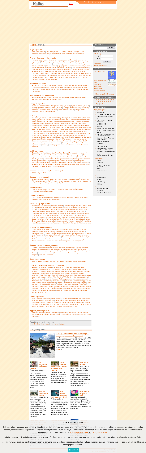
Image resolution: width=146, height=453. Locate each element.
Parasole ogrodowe (77, 162)
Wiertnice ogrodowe (81, 290)
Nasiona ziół (40, 235)
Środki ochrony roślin (38, 241)
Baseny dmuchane (38, 85)
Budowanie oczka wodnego (59, 179)
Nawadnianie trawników (57, 209)
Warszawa (100, 163)
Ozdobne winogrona (82, 235)
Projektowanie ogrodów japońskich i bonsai (61, 213)
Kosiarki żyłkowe (68, 275)
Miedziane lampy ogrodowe (53, 108)
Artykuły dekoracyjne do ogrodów (43, 58)
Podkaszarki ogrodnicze (71, 285)
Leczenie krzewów (42, 209)
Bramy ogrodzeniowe (38, 120)
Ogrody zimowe (36, 187)
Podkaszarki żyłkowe (67, 286)
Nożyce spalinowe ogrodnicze (41, 281)
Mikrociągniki (57, 277)
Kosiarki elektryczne (58, 273)
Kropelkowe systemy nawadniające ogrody (51, 249)
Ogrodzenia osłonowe (39, 133)
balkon (49, 153)
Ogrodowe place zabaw (68, 314)
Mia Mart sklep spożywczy (105, 155)
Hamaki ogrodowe (51, 157)
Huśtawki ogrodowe (64, 157)
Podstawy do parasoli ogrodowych (42, 164)
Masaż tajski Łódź (99, 71)
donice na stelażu (72, 64)
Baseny (65, 153)
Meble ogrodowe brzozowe (63, 159)
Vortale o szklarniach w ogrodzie (57, 304)
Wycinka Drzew (79, 219)
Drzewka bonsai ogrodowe (71, 229)
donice (34, 197)
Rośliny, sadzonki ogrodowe (41, 227)
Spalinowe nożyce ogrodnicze (60, 288)
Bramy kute (86, 118)
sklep (59, 183)
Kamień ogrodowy (37, 71)
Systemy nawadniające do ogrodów (44, 245)
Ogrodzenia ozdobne (53, 133)
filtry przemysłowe (102, 188)
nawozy (56, 197)
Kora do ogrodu (68, 231)
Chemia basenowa (38, 87)
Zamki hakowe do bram (72, 145)
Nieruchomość (54, 324)
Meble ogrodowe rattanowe (48, 162)
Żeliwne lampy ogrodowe (47, 111)
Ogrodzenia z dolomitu (48, 137)
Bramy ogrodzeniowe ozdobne (80, 120)
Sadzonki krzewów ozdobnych (54, 239)
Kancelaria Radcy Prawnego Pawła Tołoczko (105, 138)
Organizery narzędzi (79, 283)
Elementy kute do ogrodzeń (68, 124)
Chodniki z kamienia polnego (70, 52)
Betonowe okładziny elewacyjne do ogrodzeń (63, 118)
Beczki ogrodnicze (58, 267)
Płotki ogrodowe (51, 75)
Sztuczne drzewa (70, 77)
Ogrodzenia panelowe (84, 133)
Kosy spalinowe (79, 275)
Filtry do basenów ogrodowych (54, 87)
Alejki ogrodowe (36, 50)
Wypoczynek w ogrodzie (39, 311)
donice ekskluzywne (59, 64)
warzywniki (57, 199)
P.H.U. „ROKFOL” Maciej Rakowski (104, 121)
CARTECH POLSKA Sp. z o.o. (106, 114)
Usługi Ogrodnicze (38, 219)
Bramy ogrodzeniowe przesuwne (42, 122)
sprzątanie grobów (66, 215)
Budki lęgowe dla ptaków (67, 62)
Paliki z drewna (44, 54)
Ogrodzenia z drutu (62, 137)
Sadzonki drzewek (38, 239)
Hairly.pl (99, 126)
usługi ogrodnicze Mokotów (53, 219)
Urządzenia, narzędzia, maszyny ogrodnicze (47, 265)
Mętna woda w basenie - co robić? (84, 393)
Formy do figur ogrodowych (80, 67)
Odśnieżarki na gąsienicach (82, 281)
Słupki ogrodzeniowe (68, 143)
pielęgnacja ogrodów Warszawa (56, 211)
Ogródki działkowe (37, 195)
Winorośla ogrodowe (65, 241)
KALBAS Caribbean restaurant (106, 144)
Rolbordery (74, 75)
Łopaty (44, 277)
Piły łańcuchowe (45, 285)
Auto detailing (101, 182)
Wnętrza (62, 324)
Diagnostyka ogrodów (60, 207)
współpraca (112, 2)
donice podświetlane (38, 66)
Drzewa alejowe (57, 229)
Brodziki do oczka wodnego (40, 179)
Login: (99, 56)
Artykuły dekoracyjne (50, 60)
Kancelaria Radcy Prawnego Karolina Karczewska (105, 135)
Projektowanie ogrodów (39, 213)
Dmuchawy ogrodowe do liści (74, 267)
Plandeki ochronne (57, 285)
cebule (34, 229)
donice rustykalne (51, 66)
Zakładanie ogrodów (48, 221)
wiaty (38, 316)
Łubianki (49, 277)
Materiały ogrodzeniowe (39, 116)
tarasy (34, 316)
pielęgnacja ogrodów (38, 211)
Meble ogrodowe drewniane (82, 159)
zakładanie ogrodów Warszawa (65, 221)
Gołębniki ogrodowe (63, 69)
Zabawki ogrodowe (45, 166)
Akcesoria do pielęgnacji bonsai (42, 267)
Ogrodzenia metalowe (50, 131)
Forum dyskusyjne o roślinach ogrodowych (72, 97)
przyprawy (83, 197)
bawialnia (100, 191)
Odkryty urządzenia (64, 162)
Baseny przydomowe (38, 83)
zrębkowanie (87, 223)
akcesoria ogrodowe (38, 312)
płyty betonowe (67, 54)
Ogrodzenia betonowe (71, 127)
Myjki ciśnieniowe (67, 277)
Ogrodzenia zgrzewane (48, 139)
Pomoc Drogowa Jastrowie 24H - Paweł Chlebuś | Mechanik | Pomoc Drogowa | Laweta (106, 151)
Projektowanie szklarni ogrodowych (61, 261)
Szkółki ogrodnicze (79, 215)
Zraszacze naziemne (60, 253)
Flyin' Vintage (101, 112)
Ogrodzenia (43, 127)
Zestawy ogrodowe (58, 166)
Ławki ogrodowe (49, 159)
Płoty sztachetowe (67, 139)
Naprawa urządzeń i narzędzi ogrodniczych (46, 171)
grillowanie (63, 312)
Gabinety (99, 184)
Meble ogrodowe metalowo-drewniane (62, 161)
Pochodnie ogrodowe (63, 75)
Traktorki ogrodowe (49, 290)
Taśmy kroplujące (71, 251)
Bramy (80, 118)
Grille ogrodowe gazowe (74, 155)
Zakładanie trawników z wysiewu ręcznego (49, 223)
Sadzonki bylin (84, 237)
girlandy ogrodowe (50, 69)
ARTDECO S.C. (101, 124)
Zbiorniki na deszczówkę (39, 292)
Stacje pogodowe (60, 251)
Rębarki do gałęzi (44, 288)
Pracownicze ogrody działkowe (69, 197)
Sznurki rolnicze (37, 290)
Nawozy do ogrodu (38, 279)
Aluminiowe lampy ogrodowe (41, 106)
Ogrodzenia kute (37, 131)
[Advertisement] (73, 26)
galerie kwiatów (56, 299)
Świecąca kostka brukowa (66, 110)
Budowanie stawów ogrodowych (79, 179)
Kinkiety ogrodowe (38, 108)
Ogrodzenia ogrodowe (80, 131)
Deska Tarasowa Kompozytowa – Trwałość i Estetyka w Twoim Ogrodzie (59, 366)
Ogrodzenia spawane (55, 135)
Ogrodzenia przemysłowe (40, 135)
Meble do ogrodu (36, 151)
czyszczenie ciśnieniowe (44, 207)
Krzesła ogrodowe (82, 157)
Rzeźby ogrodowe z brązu (40, 77)
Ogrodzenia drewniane (68, 129)
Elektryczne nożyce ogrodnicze (41, 269)
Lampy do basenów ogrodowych (50, 89)
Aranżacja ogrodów (57, 206)
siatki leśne (52, 141)
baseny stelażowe (62, 85)
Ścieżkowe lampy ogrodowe (48, 110)
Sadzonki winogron (70, 239)
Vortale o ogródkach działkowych (51, 302)
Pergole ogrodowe (55, 54)
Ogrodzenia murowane (65, 131)
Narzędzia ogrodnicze (81, 277)
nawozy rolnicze (70, 235)
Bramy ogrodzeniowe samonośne (64, 122)
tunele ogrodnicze (47, 199)
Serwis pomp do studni (39, 173)
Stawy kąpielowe (66, 89)
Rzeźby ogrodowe (85, 75)
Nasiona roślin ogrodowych (65, 233)
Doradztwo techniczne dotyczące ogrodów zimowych (67, 189)
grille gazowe (55, 312)
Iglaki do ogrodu (44, 231)
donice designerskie (82, 62)
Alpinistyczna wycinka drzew (41, 206)
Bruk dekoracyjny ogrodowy (49, 62)
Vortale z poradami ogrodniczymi (66, 306)
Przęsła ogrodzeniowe (81, 139)
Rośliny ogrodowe (55, 237)
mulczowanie (45, 99)
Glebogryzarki (77, 269)
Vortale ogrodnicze (37, 297)
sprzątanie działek (56, 99)
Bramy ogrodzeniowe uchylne (49, 124)
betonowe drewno (63, 60)
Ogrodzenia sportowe (70, 135)
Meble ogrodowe (73, 71)
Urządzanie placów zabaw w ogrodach (44, 217)
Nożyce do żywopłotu (51, 279)
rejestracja (97, 63)
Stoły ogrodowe (81, 164)
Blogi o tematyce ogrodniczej (41, 299)
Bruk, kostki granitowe (53, 52)
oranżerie (46, 261)
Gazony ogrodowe (38, 69)
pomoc (105, 2)
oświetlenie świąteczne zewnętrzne (61, 73)
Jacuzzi (73, 157)
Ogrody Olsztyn (82, 209)
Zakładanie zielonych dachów (72, 223)
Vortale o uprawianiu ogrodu (77, 304)
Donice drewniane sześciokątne (42, 64)
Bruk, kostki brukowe (38, 52)
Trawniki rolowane (52, 241)
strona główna (83, 2)
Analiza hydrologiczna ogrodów (42, 247)
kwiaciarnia (35, 233)
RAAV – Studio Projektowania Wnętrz (106, 131)
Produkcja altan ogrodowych (76, 211)
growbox (63, 271)
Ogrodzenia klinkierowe (83, 129)
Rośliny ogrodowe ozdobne (70, 237)
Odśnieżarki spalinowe (39, 283)
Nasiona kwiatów (50, 233)
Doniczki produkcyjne (44, 229)
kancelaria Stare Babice (104, 193)
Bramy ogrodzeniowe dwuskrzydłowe (58, 120)
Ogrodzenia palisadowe (68, 133)
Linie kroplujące (71, 249)
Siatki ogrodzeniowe (75, 141)
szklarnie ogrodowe (79, 261)
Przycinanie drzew (38, 215)
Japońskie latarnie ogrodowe (80, 106)
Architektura (36, 324)
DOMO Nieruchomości (104, 142)
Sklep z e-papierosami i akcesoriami (104, 165)
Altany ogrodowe (37, 60)
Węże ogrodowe (69, 290)
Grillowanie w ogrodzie (75, 312)
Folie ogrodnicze (66, 269)
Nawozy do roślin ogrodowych (54, 235)
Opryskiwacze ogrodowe (64, 283)
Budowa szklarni (37, 261)
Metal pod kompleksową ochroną (43, 393)
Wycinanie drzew (68, 219)
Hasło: (99, 58)
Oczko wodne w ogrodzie (40, 177)
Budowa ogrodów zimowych (41, 189)
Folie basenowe (70, 87)
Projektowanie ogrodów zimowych (42, 191)
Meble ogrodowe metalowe (40, 161)
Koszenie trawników (74, 207)
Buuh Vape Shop (102, 146)
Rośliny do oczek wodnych (40, 237)
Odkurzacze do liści (58, 281)
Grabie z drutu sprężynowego (50, 271)
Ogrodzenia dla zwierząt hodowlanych (48, 129)
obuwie (99, 180)
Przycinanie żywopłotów (52, 215)
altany (48, 312)
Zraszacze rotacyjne (74, 253)
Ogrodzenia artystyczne (55, 127)
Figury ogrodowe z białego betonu (80, 66)
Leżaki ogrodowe (37, 159)
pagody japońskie (78, 73)
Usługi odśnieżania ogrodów (80, 217)
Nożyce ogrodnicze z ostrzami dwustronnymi (73, 279)
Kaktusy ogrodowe (56, 231)
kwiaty (42, 233)
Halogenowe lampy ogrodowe (60, 106)
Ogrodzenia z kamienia (76, 137)
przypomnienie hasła (100, 65)
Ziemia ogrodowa (78, 241)
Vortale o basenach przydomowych (43, 300)
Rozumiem (73, 450)
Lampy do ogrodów (37, 104)
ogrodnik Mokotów (71, 209)
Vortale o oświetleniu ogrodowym (72, 302)
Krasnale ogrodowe (50, 71)
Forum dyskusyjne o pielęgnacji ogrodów (45, 97)
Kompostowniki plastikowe (75, 271)
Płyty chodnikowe (78, 54)
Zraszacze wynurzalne (46, 255)
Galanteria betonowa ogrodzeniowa (61, 125)
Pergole (58, 139)
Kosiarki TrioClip (57, 275)
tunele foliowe (36, 199)
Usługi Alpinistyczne (63, 217)
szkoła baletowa (102, 171)
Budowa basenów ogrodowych (79, 85)
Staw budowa (66, 183)
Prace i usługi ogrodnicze (40, 204)
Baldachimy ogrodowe (39, 153)
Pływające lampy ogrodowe (71, 108)
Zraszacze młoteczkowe (45, 253)
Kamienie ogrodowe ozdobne (80, 69)
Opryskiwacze (51, 283)
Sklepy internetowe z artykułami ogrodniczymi (76, 299)
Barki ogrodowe (57, 153)
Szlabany (45, 145)
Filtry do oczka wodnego (39, 181)
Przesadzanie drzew (82, 213)
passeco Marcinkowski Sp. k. (105, 128)
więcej (58, 349)
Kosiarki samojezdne (71, 273)
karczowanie (36, 99)
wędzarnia (59, 290)
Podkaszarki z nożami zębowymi (50, 286)
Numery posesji (44, 73)
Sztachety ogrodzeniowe (56, 145)
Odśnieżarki (68, 281)
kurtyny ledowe (62, 71)
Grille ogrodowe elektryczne (57, 155)
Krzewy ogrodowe (79, 231)
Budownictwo (45, 324)
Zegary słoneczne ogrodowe (48, 79)
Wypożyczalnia (101, 177)
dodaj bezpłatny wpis (95, 2)
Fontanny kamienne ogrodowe (41, 67)
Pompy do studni (80, 286)
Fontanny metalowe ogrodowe (61, 67)
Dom (33, 45)
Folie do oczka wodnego (55, 181)
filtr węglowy (56, 269)
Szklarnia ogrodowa (37, 259)
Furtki (79, 124)
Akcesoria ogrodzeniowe (40, 118)
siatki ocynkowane (62, 141)
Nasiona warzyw (80, 233)
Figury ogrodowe (63, 66)
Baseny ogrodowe (50, 85)
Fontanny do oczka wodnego (73, 181)
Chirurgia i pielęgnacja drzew (73, 206)
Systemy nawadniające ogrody (80, 288)
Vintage (99, 160)
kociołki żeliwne (55, 314)
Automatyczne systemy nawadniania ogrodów (67, 247)
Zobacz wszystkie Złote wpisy (104, 94)
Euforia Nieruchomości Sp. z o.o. (105, 117)
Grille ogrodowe (42, 155)
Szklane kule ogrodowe (57, 77)
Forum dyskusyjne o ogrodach (42, 95)
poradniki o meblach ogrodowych (65, 164)
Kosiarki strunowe (45, 275)
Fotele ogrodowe (74, 153)
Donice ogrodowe (84, 64)
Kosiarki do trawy (45, 273)
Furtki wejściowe (44, 125)
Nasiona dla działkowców (45, 197)
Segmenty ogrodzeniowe (40, 141)
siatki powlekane (56, 143)
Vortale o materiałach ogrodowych (65, 300)
